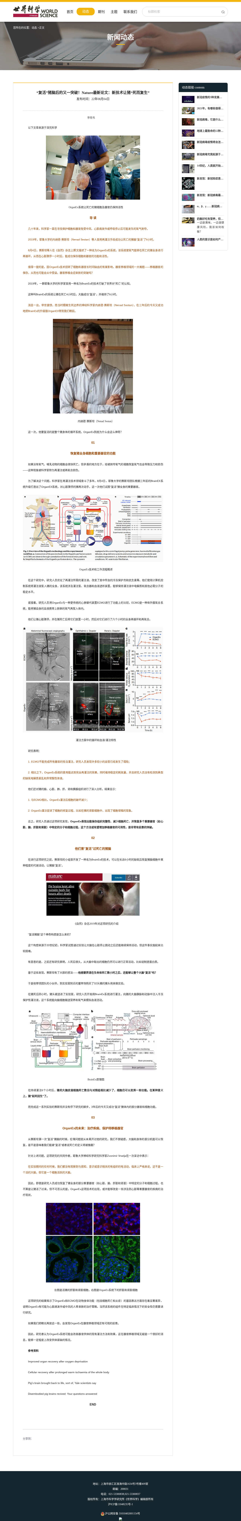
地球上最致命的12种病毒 (211, 130)
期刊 (101, 12)
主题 (114, 12)
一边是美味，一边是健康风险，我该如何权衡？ (210, 227)
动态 (85, 11)
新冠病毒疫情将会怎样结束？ (214, 142)
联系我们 (130, 12)
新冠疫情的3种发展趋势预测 (213, 97)
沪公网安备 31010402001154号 (122, 1513)
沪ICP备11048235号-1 (120, 1504)
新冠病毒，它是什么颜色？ (213, 119)
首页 (70, 12)
